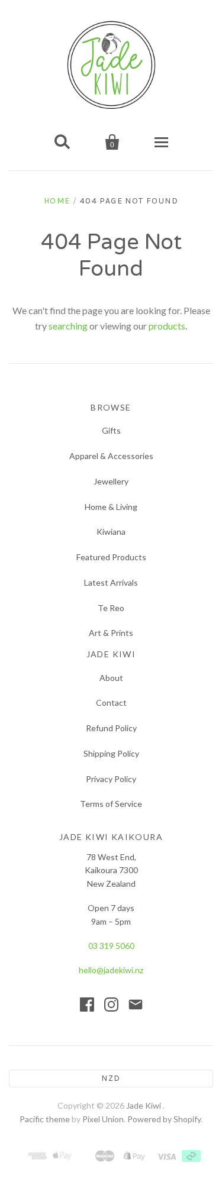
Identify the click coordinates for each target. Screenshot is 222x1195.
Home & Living (111, 507)
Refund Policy (111, 728)
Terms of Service (111, 804)
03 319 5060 (111, 946)
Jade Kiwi (144, 1105)
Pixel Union (103, 1119)
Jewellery (111, 481)
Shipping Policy (111, 753)
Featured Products (111, 557)
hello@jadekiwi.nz (111, 970)
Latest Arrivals (111, 582)
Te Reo (111, 608)
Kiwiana (111, 532)
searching (68, 325)
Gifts (111, 430)
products (167, 325)
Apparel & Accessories (111, 456)
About (111, 678)
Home (57, 201)
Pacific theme (45, 1119)
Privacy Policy (111, 779)
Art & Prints (111, 633)
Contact (111, 702)
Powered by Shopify (164, 1119)
